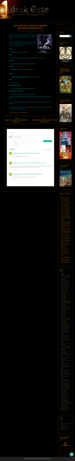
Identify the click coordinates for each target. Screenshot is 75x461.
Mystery (62, 344)
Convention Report (64, 301)
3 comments (41, 30)
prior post (31, 107)
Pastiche (62, 359)
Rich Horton (62, 371)
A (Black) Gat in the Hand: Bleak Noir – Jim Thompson (64, 199)
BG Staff (62, 281)
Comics (61, 293)
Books (17, 112)
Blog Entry (12, 112)
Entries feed (62, 424)
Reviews (62, 364)
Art (61, 273)
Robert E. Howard (64, 373)
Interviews (62, 331)
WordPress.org (63, 429)
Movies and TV (63, 339)
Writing (62, 410)
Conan (61, 296)
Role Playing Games (64, 376)
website (50, 107)
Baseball (62, 279)
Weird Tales (62, 405)
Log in (61, 422)
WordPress (40, 458)
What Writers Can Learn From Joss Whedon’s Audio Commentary (45, 120)
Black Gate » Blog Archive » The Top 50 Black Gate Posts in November (27, 153)
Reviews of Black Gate (64, 366)
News (27, 112)
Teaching (62, 393)
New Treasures (63, 347)
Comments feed (63, 427)
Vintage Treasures (64, 402)
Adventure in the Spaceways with (16, 120)
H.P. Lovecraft (63, 326)
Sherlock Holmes (63, 385)
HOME (61, 24)
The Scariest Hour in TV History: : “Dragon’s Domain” (65, 238)
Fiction (61, 316)
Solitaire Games (63, 388)
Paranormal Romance (64, 354)
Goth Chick (62, 323)
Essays (61, 310)
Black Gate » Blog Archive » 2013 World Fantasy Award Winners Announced (27, 174)
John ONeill (34, 30)
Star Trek (62, 390)
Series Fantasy (63, 383)
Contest (62, 298)
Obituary (62, 352)
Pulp (61, 361)
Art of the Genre (63, 276)
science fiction (63, 380)
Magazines (62, 336)
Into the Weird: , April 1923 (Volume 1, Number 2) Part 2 (65, 225)
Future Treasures (63, 318)
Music (61, 341)
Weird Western (63, 408)
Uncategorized (63, 400)
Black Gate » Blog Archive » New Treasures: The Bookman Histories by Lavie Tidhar (29, 162)
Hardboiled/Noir (63, 328)
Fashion (62, 313)
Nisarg (48, 458)
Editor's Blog (22, 112)
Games (61, 321)
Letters (61, 334)
